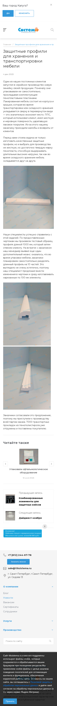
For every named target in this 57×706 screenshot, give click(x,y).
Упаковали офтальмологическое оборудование (28, 471)
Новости (8, 597)
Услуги (7, 621)
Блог (6, 593)
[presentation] (5, 464)
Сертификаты (11, 607)
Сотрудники (10, 611)
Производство (12, 630)
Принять (10, 701)
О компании (10, 586)
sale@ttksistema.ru (20, 568)
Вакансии (8, 602)
